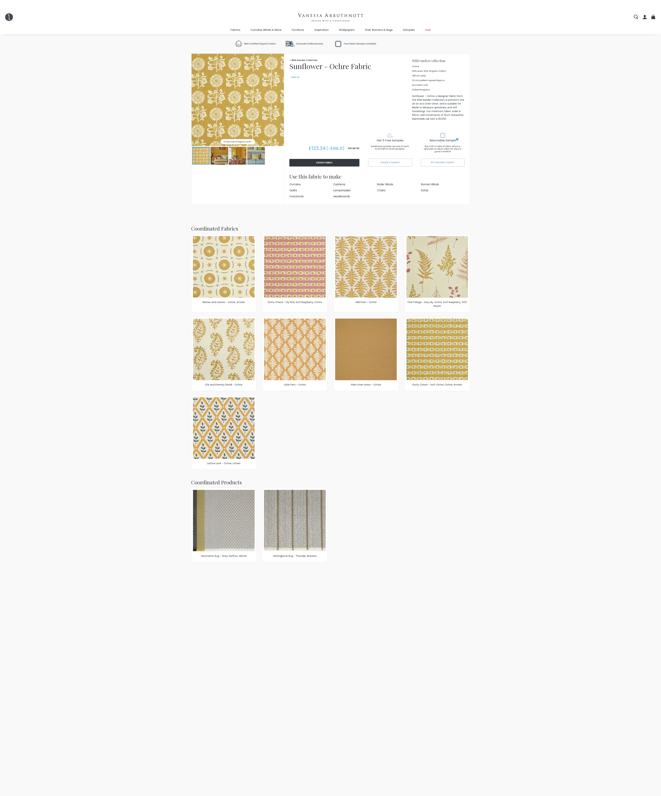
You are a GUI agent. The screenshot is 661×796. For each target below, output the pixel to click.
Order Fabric (324, 162)
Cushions (339, 184)
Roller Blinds (385, 184)
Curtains (295, 184)
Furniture (298, 30)
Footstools (296, 196)
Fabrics (235, 30)
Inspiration (321, 30)
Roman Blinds (430, 184)
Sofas (424, 190)
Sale (428, 30)
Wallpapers (347, 30)
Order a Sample (390, 162)
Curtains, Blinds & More (266, 30)
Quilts (293, 190)
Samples (409, 30)
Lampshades (341, 190)
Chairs (381, 190)
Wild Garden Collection (304, 60)
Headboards (341, 196)
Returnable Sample (442, 162)
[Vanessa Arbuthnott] (9, 17)
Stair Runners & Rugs (379, 30)
